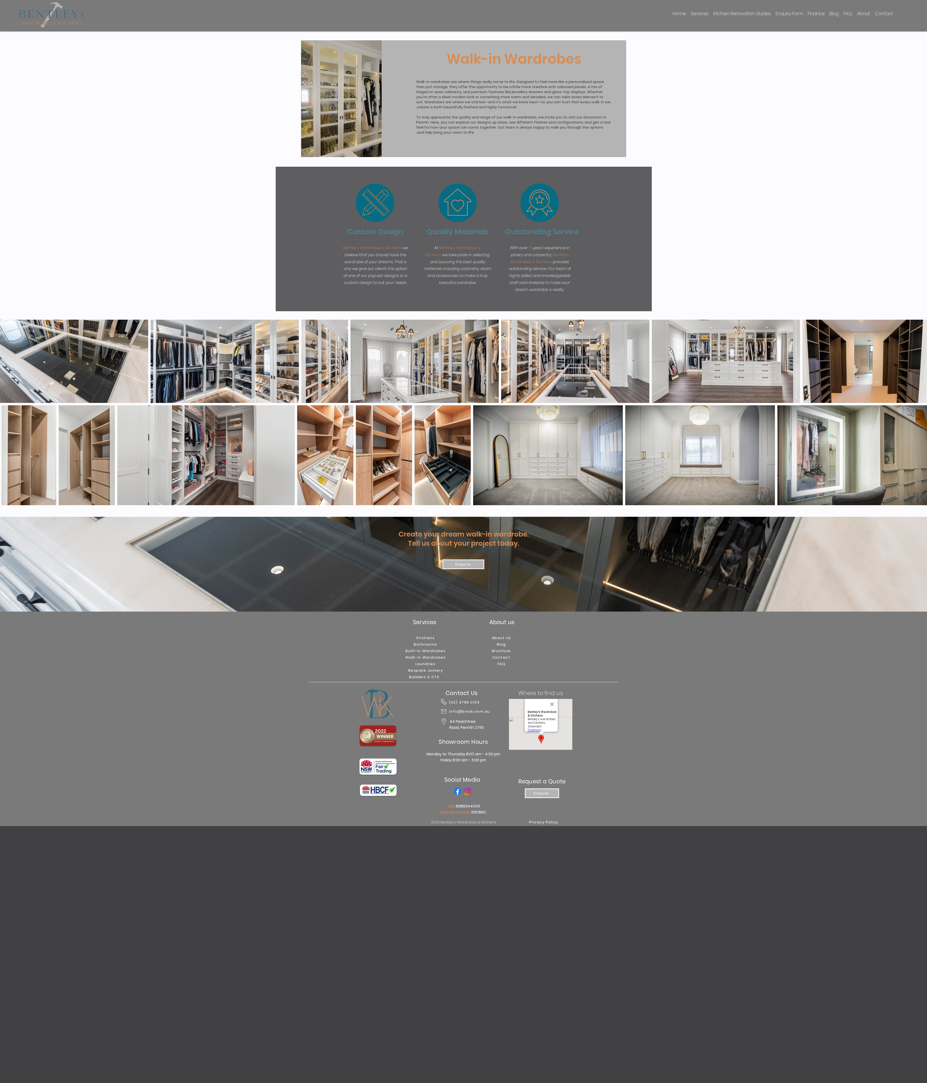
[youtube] (467, 791)
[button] (375, 151)
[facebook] (457, 791)
